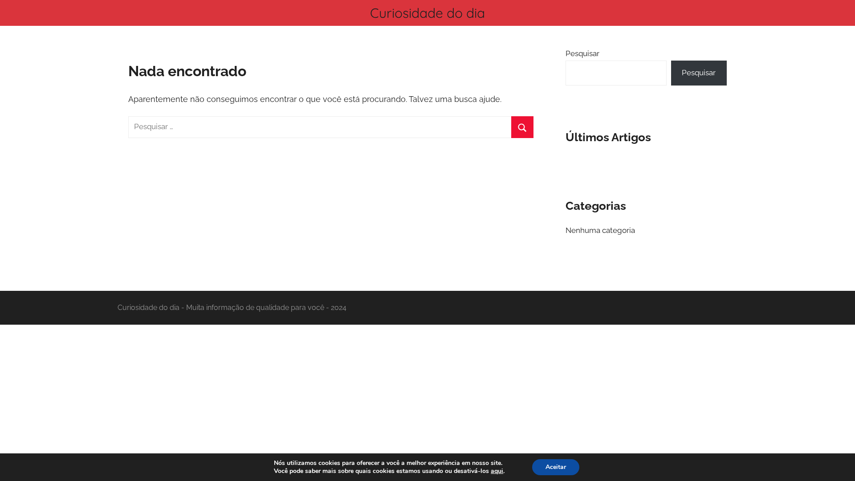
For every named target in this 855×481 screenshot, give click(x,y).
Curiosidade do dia (427, 12)
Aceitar (556, 467)
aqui (497, 471)
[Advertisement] (427, 390)
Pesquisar (582, 53)
